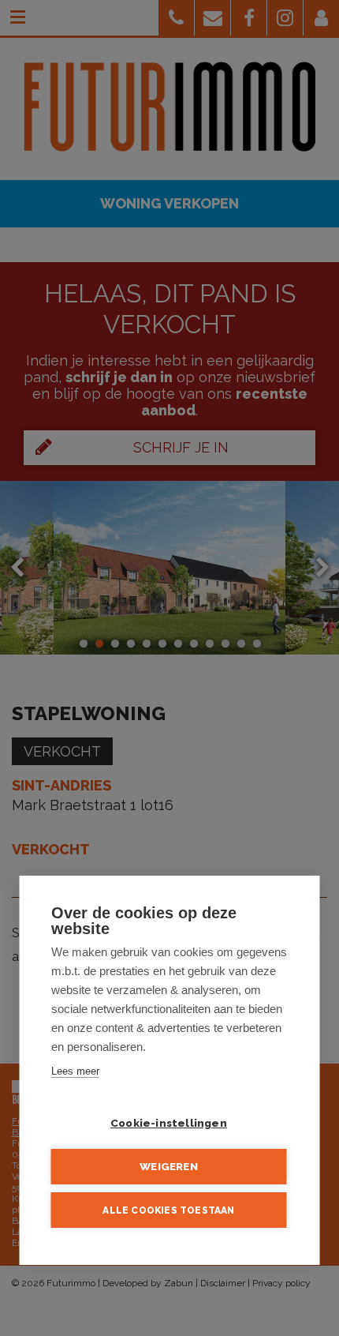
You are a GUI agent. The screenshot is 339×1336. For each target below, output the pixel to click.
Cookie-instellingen (168, 1122)
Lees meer (75, 1071)
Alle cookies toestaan (168, 1210)
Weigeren (169, 1166)
